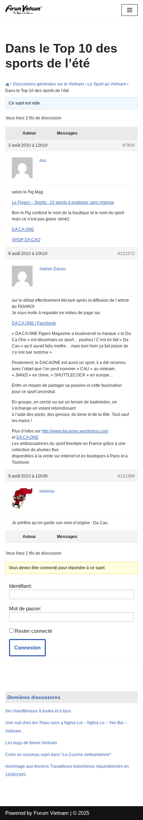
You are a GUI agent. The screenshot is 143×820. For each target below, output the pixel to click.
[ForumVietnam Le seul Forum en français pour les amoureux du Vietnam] (26, 10)
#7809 (129, 145)
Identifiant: (20, 586)
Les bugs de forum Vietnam (31, 742)
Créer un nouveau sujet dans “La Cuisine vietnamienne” (58, 754)
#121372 (126, 253)
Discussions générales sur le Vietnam (48, 84)
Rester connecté (33, 631)
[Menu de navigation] (129, 10)
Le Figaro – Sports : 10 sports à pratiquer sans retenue (63, 202)
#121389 (126, 476)
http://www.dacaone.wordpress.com (75, 431)
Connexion (27, 647)
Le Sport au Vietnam (106, 84)
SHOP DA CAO (26, 239)
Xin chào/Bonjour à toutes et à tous (38, 711)
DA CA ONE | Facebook (34, 323)
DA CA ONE (23, 229)
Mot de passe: (25, 608)
